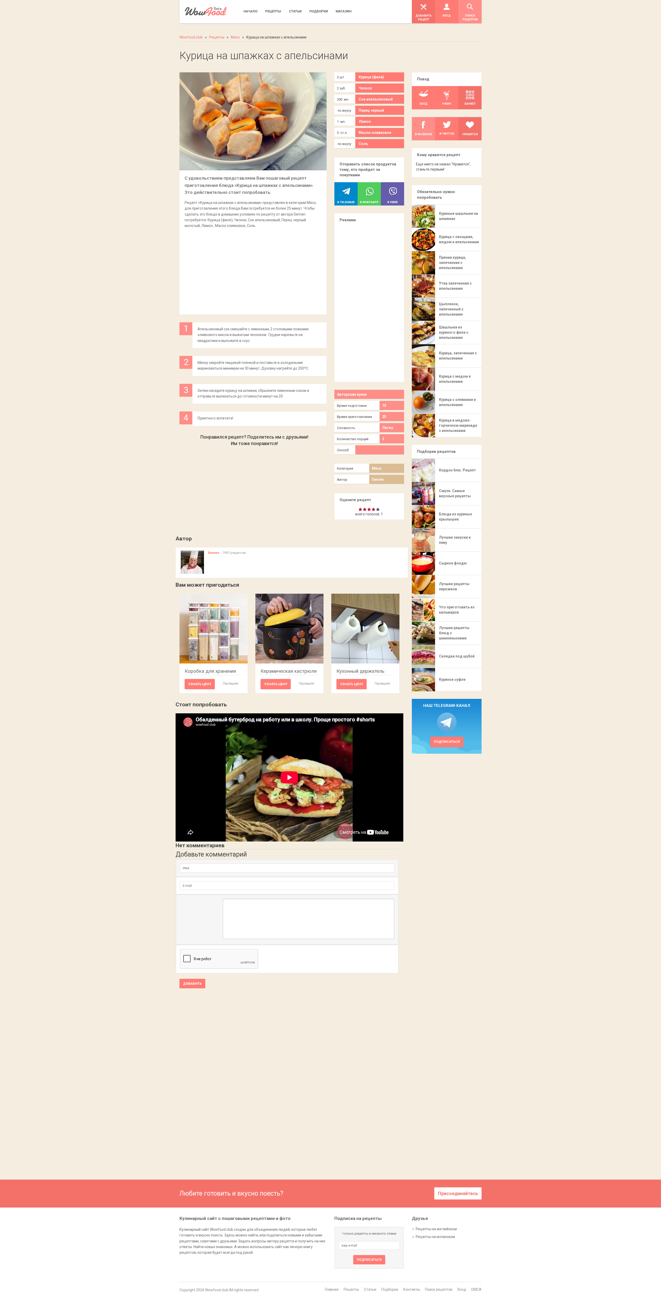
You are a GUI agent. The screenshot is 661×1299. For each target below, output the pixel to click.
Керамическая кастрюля (289, 671)
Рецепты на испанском (435, 1237)
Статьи (370, 1289)
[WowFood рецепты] (206, 11)
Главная (332, 1289)
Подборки (389, 1289)
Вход (462, 1289)
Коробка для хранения (210, 671)
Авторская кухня (352, 394)
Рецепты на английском (436, 1229)
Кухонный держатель (360, 671)
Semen (378, 479)
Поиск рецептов (438, 1289)
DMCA (476, 1289)
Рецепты (351, 1289)
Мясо (377, 468)
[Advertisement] (253, 269)
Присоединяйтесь (458, 1193)
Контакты (411, 1289)
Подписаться (447, 742)
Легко (387, 428)
